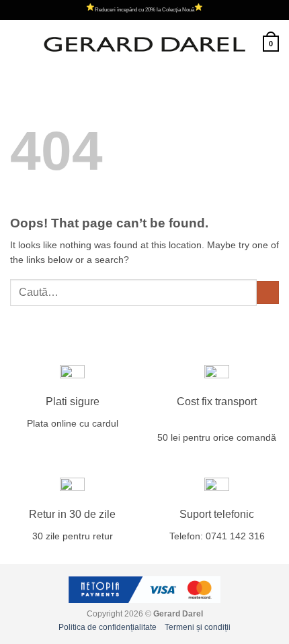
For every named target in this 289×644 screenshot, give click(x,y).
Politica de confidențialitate (107, 627)
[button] (17, 44)
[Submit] (268, 292)
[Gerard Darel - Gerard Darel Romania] (144, 44)
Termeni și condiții (198, 627)
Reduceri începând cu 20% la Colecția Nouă (144, 10)
